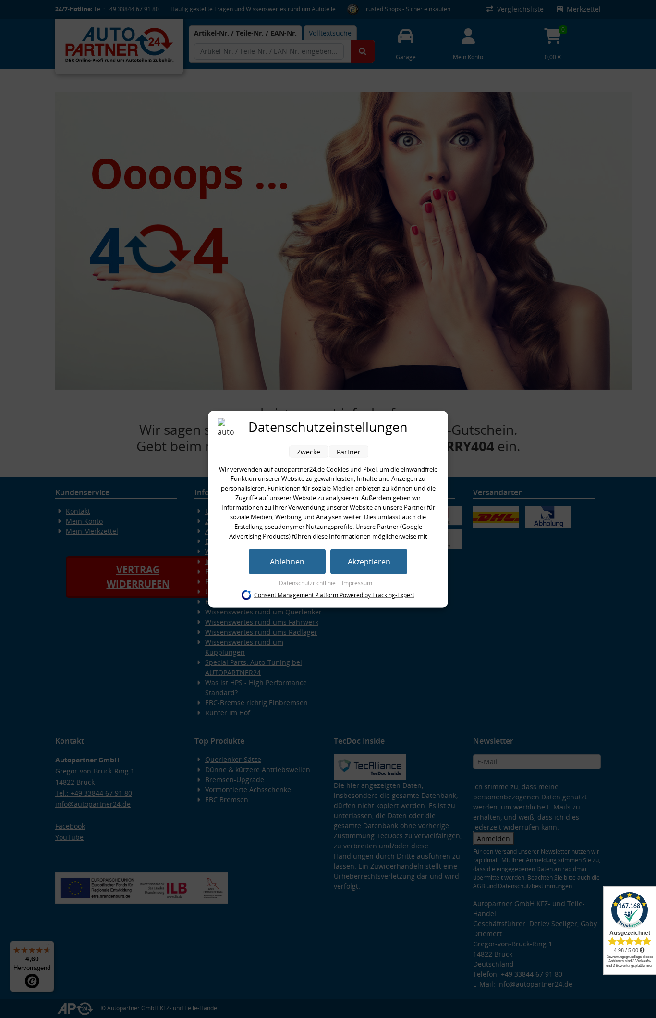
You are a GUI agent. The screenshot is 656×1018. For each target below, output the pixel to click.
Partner (349, 451)
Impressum (357, 582)
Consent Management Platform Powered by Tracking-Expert (334, 595)
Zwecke (308, 451)
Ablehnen (287, 561)
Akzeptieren (369, 561)
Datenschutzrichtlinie (308, 582)
